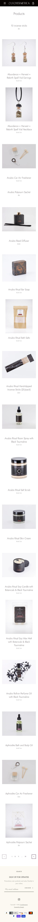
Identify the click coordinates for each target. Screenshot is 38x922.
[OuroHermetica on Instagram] (19, 899)
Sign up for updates (19, 877)
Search (19, 871)
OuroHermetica (24, 904)
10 (25, 856)
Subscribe (28, 888)
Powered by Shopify (19, 907)
